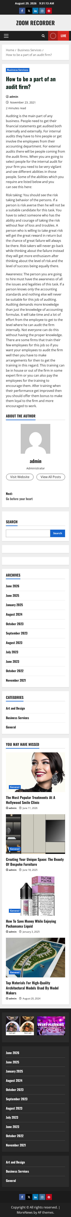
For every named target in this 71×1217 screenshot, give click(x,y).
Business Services (17, 70)
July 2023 (12, 652)
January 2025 (14, 604)
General (11, 727)
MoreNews (25, 1212)
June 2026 (12, 586)
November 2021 (16, 680)
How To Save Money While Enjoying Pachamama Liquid (31, 923)
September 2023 (16, 633)
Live (63, 35)
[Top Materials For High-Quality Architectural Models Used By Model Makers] (35, 957)
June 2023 (12, 661)
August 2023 (14, 642)
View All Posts (51, 477)
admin (13, 97)
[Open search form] (43, 36)
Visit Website (19, 477)
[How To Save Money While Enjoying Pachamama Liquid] (35, 896)
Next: (19, 496)
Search (12, 521)
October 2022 (14, 670)
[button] (6, 36)
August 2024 (14, 614)
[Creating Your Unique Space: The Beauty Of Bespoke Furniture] (35, 834)
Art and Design (15, 708)
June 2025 (12, 595)
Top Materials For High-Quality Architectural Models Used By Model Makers (32, 987)
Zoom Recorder (35, 23)
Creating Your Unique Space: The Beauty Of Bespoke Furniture (35, 862)
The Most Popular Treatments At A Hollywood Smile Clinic (30, 800)
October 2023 (14, 623)
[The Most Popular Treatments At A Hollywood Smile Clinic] (35, 772)
